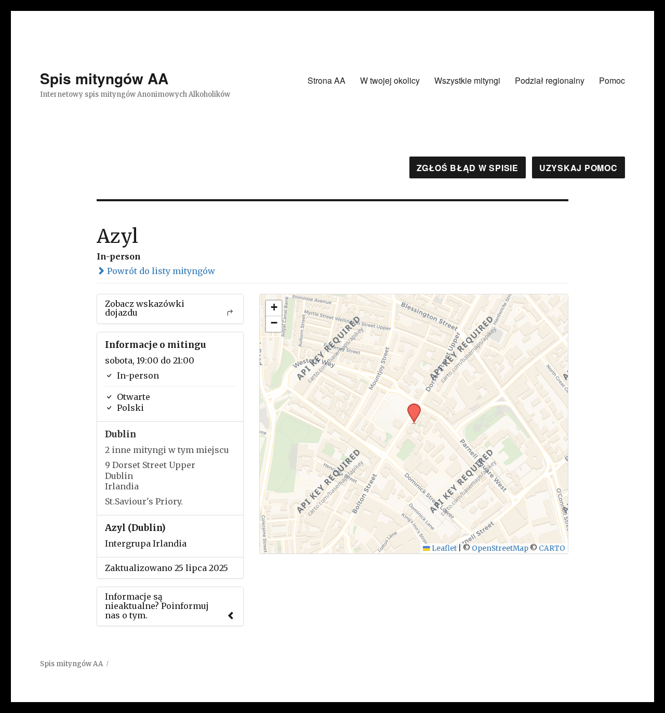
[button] (410, 407)
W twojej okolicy (390, 80)
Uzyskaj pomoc (578, 168)
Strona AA (326, 80)
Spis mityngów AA (104, 78)
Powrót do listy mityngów (160, 271)
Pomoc (612, 80)
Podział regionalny (549, 80)
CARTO (552, 548)
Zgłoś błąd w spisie (467, 168)
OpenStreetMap (500, 548)
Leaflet (443, 548)
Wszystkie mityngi (467, 80)
